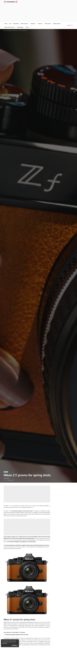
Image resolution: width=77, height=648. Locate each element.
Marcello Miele (6, 478)
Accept (14, 645)
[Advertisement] (38, 12)
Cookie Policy (4, 643)
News (6, 471)
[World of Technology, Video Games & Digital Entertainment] (11, 1)
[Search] (72, 25)
